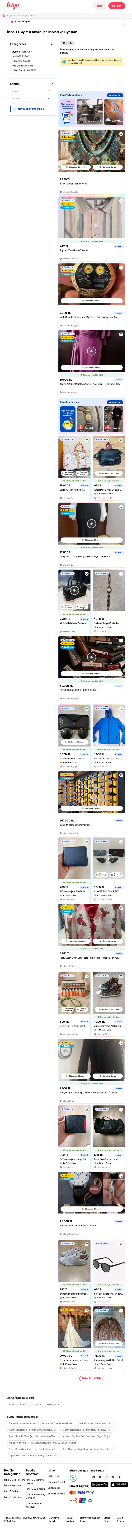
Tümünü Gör (115, 95)
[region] (91, 112)
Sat (119, 5)
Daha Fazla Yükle (91, 1378)
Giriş (99, 5)
